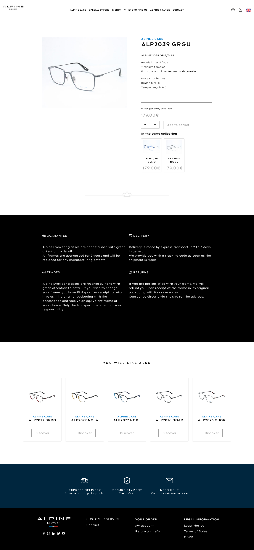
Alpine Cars (78, 10)
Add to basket (178, 125)
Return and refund (149, 531)
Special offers (99, 10)
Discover (42, 433)
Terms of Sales (195, 531)
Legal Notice (194, 525)
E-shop (116, 10)
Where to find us (135, 10)
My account (144, 525)
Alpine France (160, 10)
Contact (178, 10)
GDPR (188, 537)
